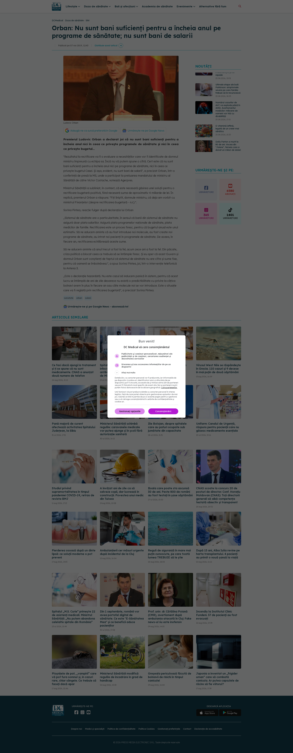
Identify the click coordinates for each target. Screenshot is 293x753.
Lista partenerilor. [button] (169, 387)
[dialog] (146, 376)
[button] (146, 373)
